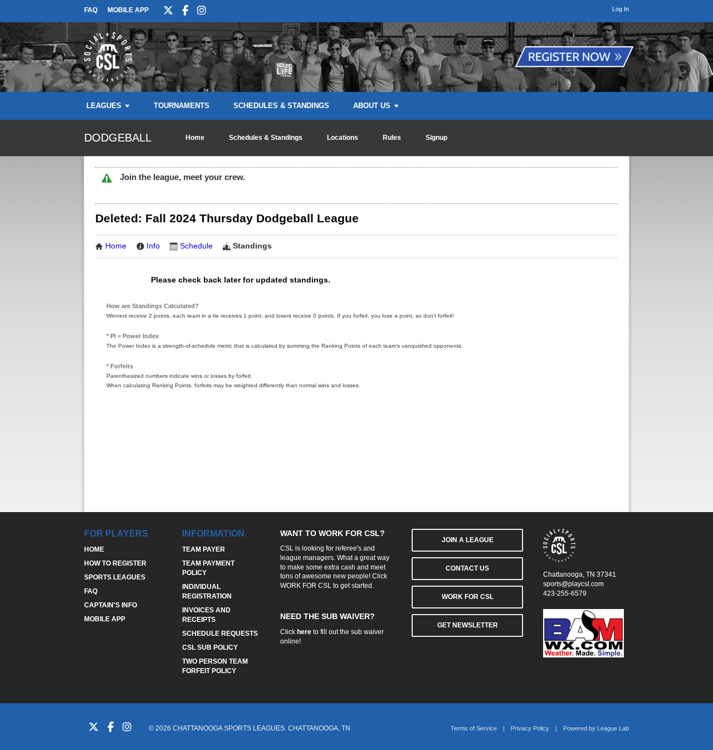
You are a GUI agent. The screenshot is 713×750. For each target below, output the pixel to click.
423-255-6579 (565, 593)
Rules (392, 138)
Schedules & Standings (281, 105)
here (304, 632)
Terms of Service (474, 728)
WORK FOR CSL (305, 586)
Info (153, 245)
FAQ (90, 10)
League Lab (613, 728)
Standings (252, 245)
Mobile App (128, 10)
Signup (436, 138)
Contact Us (467, 568)
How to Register (115, 563)
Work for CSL (468, 597)
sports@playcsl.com (573, 584)
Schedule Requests (220, 633)
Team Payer (203, 549)
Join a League (468, 540)
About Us (371, 105)
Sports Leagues (114, 577)
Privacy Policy (530, 728)
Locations (342, 138)
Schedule (196, 245)
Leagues (103, 105)
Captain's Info (110, 605)
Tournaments (181, 105)
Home (194, 138)
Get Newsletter (467, 625)
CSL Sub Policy (210, 647)
